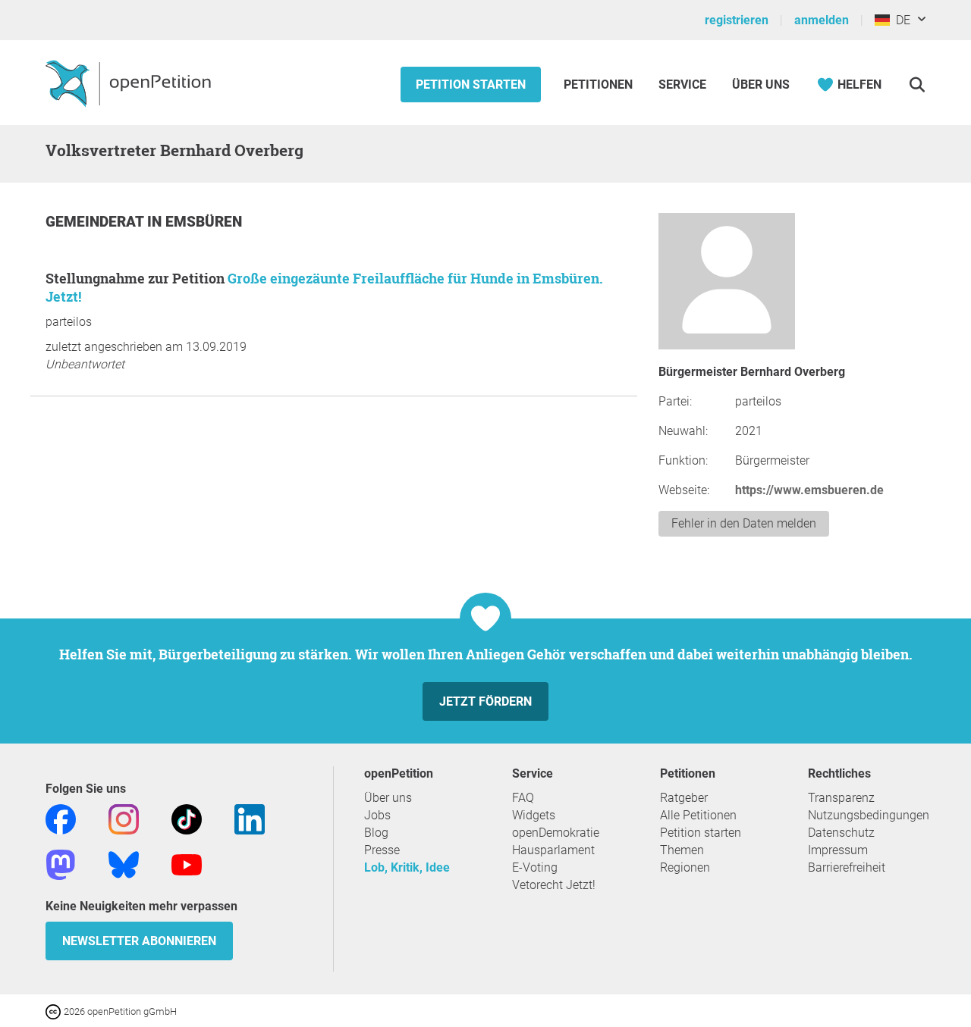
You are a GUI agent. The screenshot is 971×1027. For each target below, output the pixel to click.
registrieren (736, 20)
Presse (382, 850)
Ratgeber (684, 798)
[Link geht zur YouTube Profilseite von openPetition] (186, 863)
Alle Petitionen (698, 815)
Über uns (388, 798)
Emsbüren (203, 221)
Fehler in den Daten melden (743, 523)
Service (682, 84)
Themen (682, 850)
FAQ (523, 798)
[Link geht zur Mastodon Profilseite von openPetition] (61, 863)
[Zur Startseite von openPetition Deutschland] (130, 83)
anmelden (821, 20)
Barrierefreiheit (846, 867)
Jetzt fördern (485, 701)
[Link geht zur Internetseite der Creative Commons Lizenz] (55, 1011)
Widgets (533, 815)
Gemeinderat (96, 221)
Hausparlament (553, 850)
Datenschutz (841, 832)
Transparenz (841, 798)
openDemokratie (555, 832)
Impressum (838, 850)
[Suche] (916, 84)
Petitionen (600, 84)
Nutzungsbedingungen (868, 815)
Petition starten (471, 84)
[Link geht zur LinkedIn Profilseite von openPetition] (249, 818)
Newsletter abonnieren (139, 941)
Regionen (685, 867)
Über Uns (761, 84)
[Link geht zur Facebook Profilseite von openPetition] (61, 818)
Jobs (377, 815)
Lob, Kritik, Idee (407, 867)
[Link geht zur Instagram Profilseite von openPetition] (123, 818)
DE (900, 20)
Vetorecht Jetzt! (553, 885)
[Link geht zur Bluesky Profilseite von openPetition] (123, 863)
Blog (376, 832)
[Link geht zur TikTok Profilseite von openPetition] (186, 818)
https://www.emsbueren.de (809, 490)
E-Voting (535, 867)
